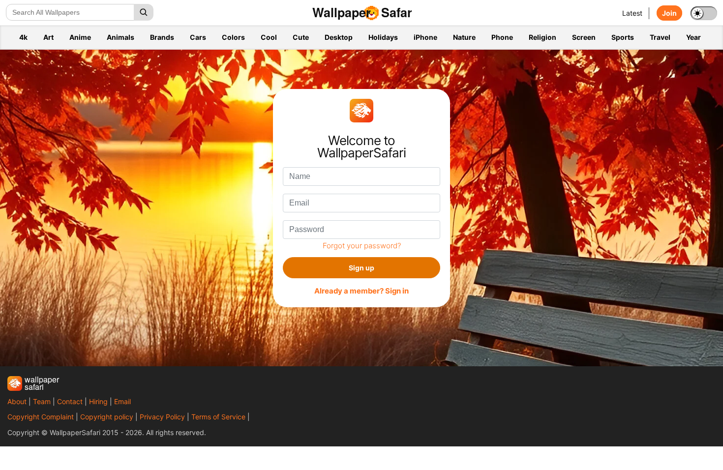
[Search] (143, 12)
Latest (632, 13)
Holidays (383, 37)
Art (48, 37)
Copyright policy (106, 416)
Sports (622, 37)
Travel (660, 37)
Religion (542, 37)
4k (23, 37)
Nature (464, 37)
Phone (502, 37)
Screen (584, 37)
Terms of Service (218, 416)
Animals (120, 37)
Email (122, 401)
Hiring (98, 401)
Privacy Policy (162, 416)
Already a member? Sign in (361, 291)
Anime (80, 37)
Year (693, 37)
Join (669, 13)
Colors (233, 37)
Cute (301, 37)
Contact (70, 401)
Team (42, 401)
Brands (162, 37)
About (17, 401)
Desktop (339, 37)
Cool (269, 37)
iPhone (425, 37)
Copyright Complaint (40, 416)
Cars (198, 37)
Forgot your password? (362, 245)
